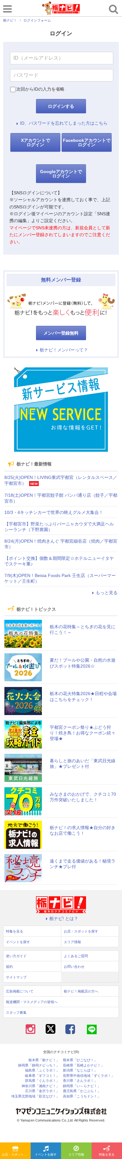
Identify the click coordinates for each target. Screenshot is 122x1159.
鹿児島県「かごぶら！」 (82, 1091)
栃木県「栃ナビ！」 (43, 1060)
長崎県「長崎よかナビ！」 (83, 1065)
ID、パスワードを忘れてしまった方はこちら (64, 123)
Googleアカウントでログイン (61, 173)
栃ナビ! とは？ (63, 918)
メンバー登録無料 (61, 333)
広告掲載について (19, 991)
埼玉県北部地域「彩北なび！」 (35, 1096)
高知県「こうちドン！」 (82, 1096)
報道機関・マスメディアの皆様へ (32, 1002)
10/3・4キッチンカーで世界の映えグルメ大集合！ (53, 512)
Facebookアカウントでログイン (86, 142)
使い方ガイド (16, 956)
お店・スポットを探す (16, 1154)
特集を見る (14, 931)
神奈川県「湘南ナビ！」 (40, 1086)
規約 (9, 966)
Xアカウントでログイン (35, 142)
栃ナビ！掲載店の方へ (81, 991)
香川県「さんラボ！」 (80, 1080)
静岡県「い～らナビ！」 (82, 1086)
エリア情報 (76, 1154)
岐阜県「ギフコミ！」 (42, 1075)
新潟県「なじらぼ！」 (80, 1070)
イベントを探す (46, 1154)
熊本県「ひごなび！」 (80, 1060)
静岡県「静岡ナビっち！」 (38, 1065)
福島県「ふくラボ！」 (42, 1070)
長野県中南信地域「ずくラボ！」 (88, 1075)
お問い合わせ (74, 966)
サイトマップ (16, 977)
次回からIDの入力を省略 (40, 89)
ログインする (61, 106)
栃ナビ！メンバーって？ (64, 349)
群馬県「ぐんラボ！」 (42, 1080)
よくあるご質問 (76, 956)
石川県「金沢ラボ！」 (42, 1091)
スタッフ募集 (16, 1012)
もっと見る (107, 592)
